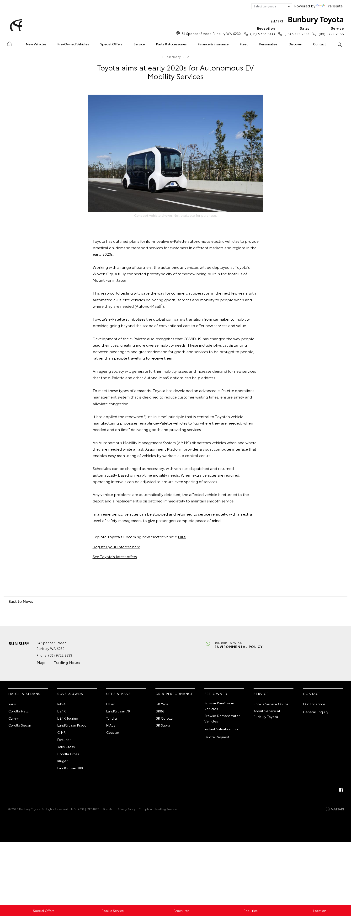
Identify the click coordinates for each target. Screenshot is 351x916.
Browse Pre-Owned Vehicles (219, 705)
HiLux (110, 703)
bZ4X (61, 711)
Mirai (182, 536)
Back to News (20, 601)
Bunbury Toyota (307, 18)
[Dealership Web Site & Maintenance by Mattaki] (334, 809)
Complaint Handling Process (157, 809)
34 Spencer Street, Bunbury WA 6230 (211, 33)
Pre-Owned (216, 693)
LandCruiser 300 (70, 767)
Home (9, 43)
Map (41, 662)
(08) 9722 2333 (262, 31)
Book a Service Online (271, 703)
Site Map (108, 809)
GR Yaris (161, 703)
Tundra (111, 718)
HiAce (111, 725)
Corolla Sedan (19, 725)
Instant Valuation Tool (221, 729)
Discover (295, 44)
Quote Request (216, 736)
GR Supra (162, 725)
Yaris (12, 703)
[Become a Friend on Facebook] (341, 789)
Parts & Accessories (171, 44)
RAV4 (61, 703)
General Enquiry (315, 711)
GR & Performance (174, 693)
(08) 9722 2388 (331, 31)
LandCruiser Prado (71, 725)
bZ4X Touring (67, 718)
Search (339, 44)
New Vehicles (36, 44)
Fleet (244, 44)
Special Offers (111, 44)
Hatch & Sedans (24, 693)
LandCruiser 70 (118, 711)
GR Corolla (164, 718)
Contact (319, 44)
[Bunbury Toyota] (15, 25)
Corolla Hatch (19, 711)
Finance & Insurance (213, 44)
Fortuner (64, 739)
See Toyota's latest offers (115, 556)
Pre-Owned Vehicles (73, 44)
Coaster (112, 732)
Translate (334, 5)
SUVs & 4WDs (70, 693)
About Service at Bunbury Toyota (267, 713)
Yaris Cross (66, 746)
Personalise (268, 44)
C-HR (61, 732)
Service (139, 44)
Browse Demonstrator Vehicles (222, 718)
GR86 (159, 711)
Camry (13, 718)
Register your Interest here (116, 546)
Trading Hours (67, 662)
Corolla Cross (68, 753)
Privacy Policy (126, 809)
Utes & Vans (118, 693)
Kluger (62, 760)
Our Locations (314, 703)
